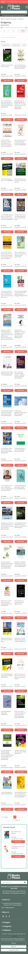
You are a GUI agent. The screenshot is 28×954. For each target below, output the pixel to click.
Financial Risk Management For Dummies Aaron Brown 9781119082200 (7, 675)
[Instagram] (3, 916)
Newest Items (16, 45)
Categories (7, 926)
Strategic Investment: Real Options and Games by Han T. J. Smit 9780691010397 (7, 373)
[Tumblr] (6, 916)
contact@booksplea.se (8, 907)
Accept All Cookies (14, 950)
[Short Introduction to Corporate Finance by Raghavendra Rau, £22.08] (21, 591)
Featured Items (6, 45)
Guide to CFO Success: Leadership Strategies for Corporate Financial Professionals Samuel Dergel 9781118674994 (20, 714)
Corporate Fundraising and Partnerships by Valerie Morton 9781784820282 (20, 487)
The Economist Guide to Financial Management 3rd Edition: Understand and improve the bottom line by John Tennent (7, 294)
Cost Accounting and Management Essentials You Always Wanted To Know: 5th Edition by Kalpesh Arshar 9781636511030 (7, 565)
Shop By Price (5, 25)
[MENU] (2, 7)
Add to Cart (18, 841)
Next (25, 827)
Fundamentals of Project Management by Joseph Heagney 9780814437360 (20, 640)
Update (23, 31)
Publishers (7, 930)
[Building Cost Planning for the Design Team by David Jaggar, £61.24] (7, 628)
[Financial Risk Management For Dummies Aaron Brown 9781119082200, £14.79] (7, 664)
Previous (22, 827)
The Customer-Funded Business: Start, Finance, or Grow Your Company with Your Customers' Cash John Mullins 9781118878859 (7, 255)
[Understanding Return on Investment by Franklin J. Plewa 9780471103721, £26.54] (21, 438)
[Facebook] (9, 916)
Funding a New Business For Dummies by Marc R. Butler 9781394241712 (20, 752)
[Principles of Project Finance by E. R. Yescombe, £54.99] (7, 55)
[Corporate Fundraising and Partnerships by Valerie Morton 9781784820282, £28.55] (21, 475)
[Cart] (26, 7)
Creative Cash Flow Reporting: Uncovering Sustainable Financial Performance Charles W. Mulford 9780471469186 (6, 143)
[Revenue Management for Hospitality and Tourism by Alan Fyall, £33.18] (21, 169)
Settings (13, 943)
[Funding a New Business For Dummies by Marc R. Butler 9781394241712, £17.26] (21, 740)
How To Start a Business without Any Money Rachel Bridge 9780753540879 (20, 66)
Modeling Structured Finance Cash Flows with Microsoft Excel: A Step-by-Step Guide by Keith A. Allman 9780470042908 (7, 526)
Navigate (6, 922)
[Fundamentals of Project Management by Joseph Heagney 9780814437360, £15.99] (21, 628)
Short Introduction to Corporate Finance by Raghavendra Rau (19, 602)
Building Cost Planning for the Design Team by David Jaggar (7, 640)
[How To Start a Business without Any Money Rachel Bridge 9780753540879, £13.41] (21, 55)
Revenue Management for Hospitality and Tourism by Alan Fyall (20, 180)
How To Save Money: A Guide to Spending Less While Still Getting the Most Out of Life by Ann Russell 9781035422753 (7, 104)
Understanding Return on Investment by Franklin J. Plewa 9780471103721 (20, 450)
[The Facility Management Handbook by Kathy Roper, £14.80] (7, 782)
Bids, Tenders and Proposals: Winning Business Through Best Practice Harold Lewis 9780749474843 (20, 375)
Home (2, 19)
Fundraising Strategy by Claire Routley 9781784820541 (6, 713)
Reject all (13, 946)
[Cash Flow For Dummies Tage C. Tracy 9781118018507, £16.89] (7, 169)
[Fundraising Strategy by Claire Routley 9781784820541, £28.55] (7, 701)
